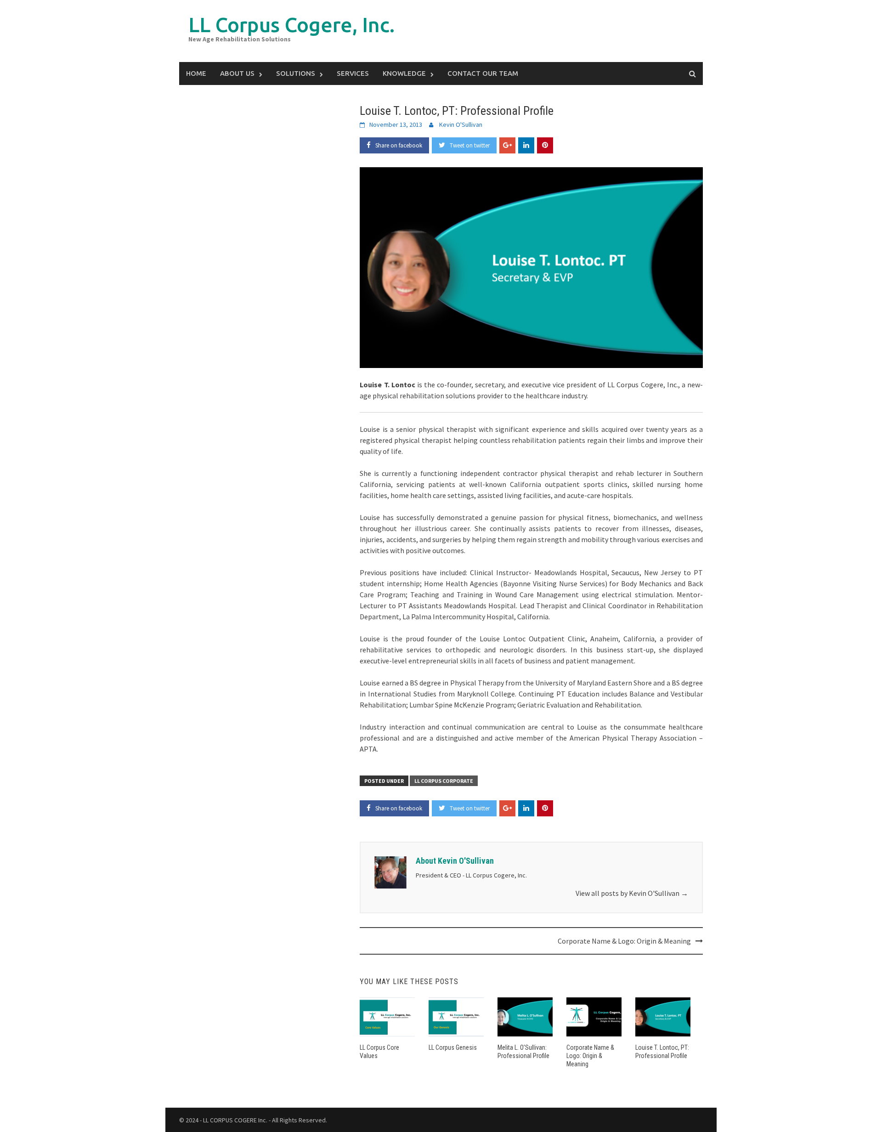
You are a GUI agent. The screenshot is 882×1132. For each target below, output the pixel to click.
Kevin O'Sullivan (460, 124)
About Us (237, 73)
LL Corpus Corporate (443, 780)
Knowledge (404, 73)
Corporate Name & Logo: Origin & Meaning (624, 940)
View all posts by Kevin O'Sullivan (632, 893)
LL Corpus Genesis (453, 1047)
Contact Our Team (482, 73)
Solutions (295, 73)
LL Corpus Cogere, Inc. (291, 24)
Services (353, 73)
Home (196, 73)
